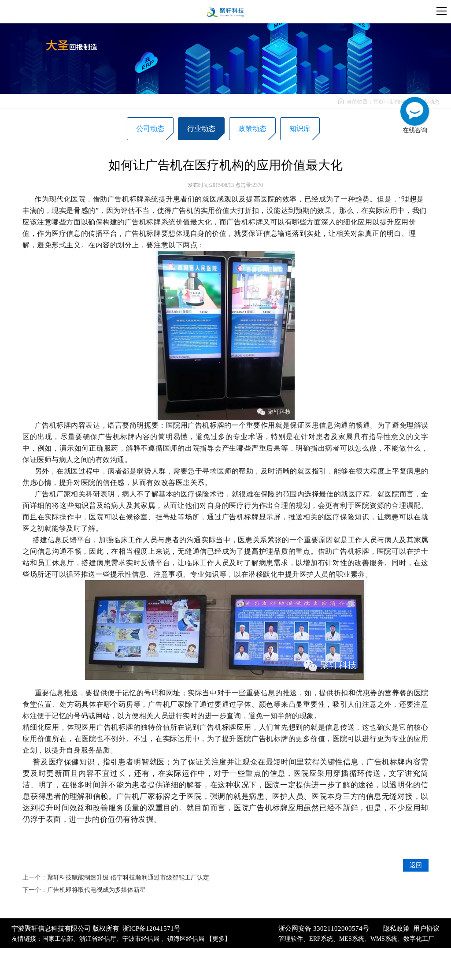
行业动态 (429, 102)
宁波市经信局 (141, 939)
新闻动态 (400, 102)
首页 (378, 102)
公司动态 (150, 128)
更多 (218, 939)
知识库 (300, 128)
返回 (416, 865)
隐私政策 (396, 928)
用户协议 (426, 928)
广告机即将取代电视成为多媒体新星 (96, 890)
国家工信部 (57, 939)
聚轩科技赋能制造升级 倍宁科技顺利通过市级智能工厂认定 (128, 877)
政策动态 (252, 128)
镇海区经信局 (185, 939)
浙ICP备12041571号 (151, 928)
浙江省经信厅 (97, 939)
